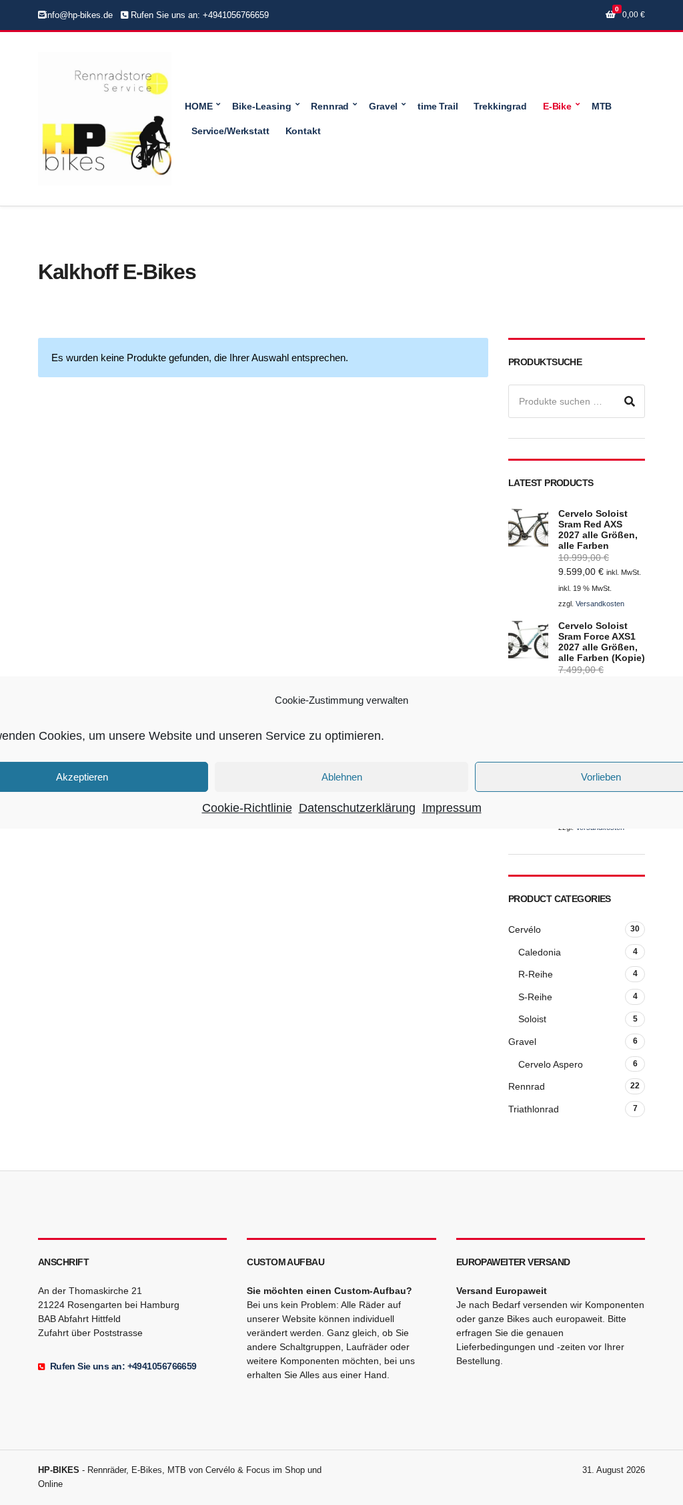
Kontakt (303, 131)
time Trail (438, 106)
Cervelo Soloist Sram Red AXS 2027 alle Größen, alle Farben (598, 529)
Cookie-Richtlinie (247, 808)
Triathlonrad (533, 1109)
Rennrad (330, 106)
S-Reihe (535, 997)
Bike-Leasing (261, 106)
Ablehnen (341, 776)
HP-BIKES (58, 1470)
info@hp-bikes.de (79, 15)
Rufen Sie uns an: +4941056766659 (198, 15)
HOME (198, 106)
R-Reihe (535, 974)
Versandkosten (600, 604)
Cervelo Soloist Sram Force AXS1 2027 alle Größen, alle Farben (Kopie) (601, 641)
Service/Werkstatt (230, 131)
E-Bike (557, 106)
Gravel (383, 106)
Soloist (532, 1019)
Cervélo (524, 929)
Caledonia (539, 952)
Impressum (452, 808)
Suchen (629, 401)
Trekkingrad (500, 106)
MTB (602, 106)
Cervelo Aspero (550, 1064)
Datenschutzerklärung (357, 808)
